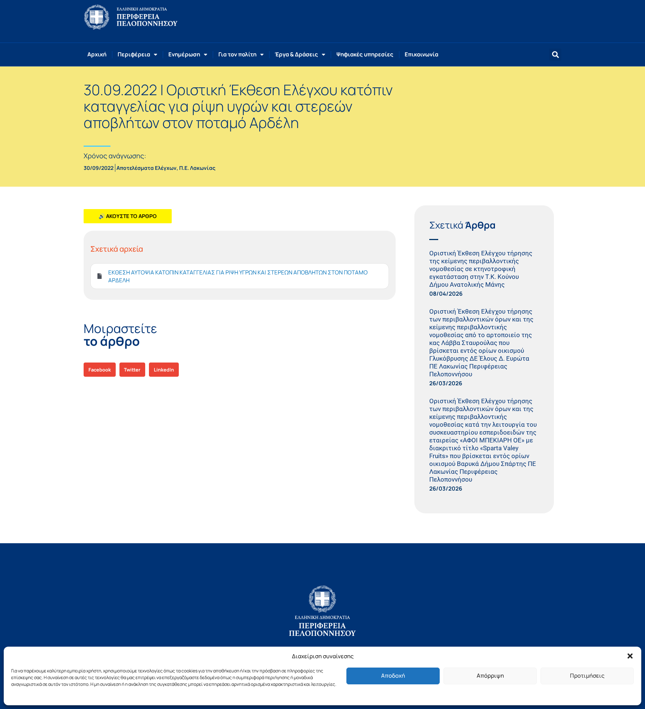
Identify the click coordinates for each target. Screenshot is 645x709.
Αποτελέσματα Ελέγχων (146, 167)
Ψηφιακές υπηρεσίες (364, 54)
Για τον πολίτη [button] (237, 54)
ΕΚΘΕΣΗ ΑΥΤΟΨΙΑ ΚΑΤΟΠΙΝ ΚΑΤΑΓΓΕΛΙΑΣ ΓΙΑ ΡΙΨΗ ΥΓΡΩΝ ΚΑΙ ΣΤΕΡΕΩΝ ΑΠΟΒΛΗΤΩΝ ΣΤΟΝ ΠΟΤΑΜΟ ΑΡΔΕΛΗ (238, 276)
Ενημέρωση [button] (184, 54)
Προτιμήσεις (587, 676)
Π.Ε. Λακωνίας (197, 167)
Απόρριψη (490, 676)
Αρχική (96, 54)
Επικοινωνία (421, 54)
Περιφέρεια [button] (134, 54)
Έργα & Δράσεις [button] (296, 54)
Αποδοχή (393, 676)
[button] (630, 656)
